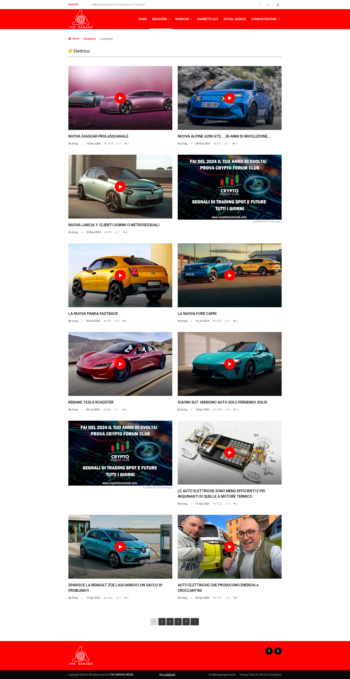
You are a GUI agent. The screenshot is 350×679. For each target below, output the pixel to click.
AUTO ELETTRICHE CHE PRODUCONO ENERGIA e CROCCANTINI (218, 588)
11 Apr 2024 (93, 597)
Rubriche (182, 19)
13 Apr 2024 (202, 503)
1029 (218, 320)
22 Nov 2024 (93, 232)
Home (143, 19)
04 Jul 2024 (93, 409)
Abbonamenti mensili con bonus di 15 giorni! (118, 4)
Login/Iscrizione (263, 19)
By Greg (73, 143)
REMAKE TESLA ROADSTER (91, 402)
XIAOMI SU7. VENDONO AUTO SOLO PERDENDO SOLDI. (223, 402)
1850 (109, 597)
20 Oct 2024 (93, 320)
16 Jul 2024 (202, 320)
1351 (219, 597)
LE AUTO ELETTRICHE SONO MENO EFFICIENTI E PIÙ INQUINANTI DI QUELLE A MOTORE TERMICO (221, 494)
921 (218, 143)
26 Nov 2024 (202, 143)
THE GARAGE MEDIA (121, 674)
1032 (219, 503)
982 (108, 409)
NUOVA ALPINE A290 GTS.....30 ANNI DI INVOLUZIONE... (224, 136)
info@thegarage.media (222, 674)
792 (108, 320)
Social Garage (234, 19)
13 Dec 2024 (93, 143)
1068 (219, 409)
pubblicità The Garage (267, 221)
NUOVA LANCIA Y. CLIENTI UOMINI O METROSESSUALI (114, 225)
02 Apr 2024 (202, 597)
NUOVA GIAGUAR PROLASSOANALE (98, 136)
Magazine (159, 19)
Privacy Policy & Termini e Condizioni (261, 674)
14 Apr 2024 (202, 409)
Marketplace (207, 19)
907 (109, 232)
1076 (110, 143)
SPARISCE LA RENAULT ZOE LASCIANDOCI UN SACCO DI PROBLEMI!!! (115, 588)
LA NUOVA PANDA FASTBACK (93, 313)
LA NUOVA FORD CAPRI (197, 313)
